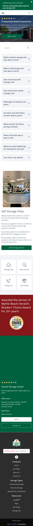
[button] (16, 59)
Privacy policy (16, 521)
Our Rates (16, 469)
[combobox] (16, 451)
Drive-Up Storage (16, 488)
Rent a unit (12, 36)
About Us (16, 472)
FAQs (16, 504)
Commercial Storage (16, 484)
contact (16, 234)
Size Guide (16, 507)
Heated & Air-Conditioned (16, 491)
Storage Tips (16, 511)
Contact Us (16, 476)
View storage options (16, 248)
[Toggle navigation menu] (30, 12)
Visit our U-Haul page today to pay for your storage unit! (16, 7)
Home (16, 465)
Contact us (16, 426)
